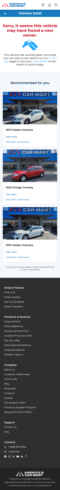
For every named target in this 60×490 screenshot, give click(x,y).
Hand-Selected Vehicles (17, 345)
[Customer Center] (49, 4)
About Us (9, 369)
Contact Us (10, 427)
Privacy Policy (50, 482)
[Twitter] (14, 456)
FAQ (6, 432)
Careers (8, 398)
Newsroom (10, 388)
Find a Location (12, 297)
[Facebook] (6, 456)
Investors (9, 393)
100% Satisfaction (13, 326)
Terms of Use (38, 482)
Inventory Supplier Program (20, 407)
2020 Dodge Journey (19, 187)
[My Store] (43, 4)
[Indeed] (26, 456)
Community (10, 379)
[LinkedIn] (22, 456)
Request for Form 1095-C (18, 412)
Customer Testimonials (17, 374)
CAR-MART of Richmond (17, 142)
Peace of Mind (12, 321)
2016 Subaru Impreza (19, 245)
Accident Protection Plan (18, 335)
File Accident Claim (14, 402)
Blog (6, 383)
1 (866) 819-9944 (17, 447)
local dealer (40, 61)
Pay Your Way (12, 340)
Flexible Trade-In (13, 354)
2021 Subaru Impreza (19, 129)
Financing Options (14, 350)
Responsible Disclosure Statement (18, 482)
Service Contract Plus (16, 331)
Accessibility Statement (40, 479)
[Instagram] (10, 456)
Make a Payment (13, 306)
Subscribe (14, 451)
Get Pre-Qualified (14, 302)
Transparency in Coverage (19, 479)
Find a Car (9, 292)
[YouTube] (18, 456)
